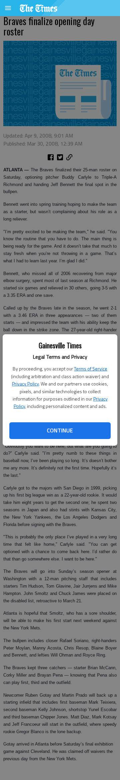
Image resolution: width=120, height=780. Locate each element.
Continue (60, 430)
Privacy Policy (25, 383)
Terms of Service (90, 368)
